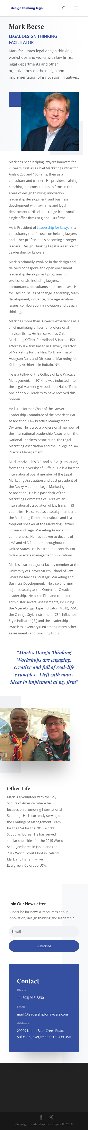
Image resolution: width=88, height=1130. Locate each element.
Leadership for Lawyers (55, 227)
